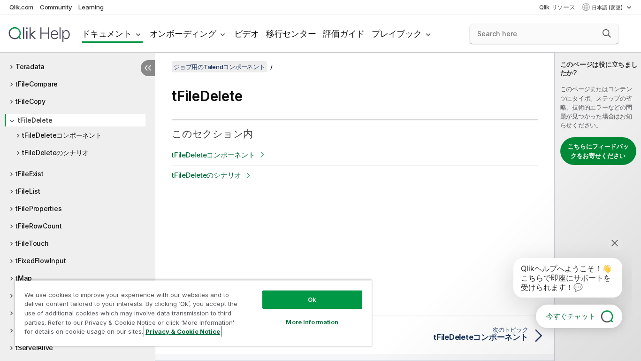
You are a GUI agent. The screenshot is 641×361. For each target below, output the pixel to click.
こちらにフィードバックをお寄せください (598, 150)
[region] (193, 313)
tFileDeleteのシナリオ (55, 153)
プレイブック (397, 34)
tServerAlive (34, 348)
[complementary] (598, 207)
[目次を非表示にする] (148, 68)
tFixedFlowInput (40, 261)
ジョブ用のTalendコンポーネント (219, 67)
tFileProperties (38, 208)
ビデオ (246, 34)
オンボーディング (183, 34)
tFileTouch (32, 243)
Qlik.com (21, 7)
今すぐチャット (570, 316)
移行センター (291, 34)
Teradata (30, 67)
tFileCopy (30, 101)
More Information (312, 322)
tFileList (27, 191)
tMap (23, 278)
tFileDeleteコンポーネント (62, 135)
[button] (607, 33)
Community (56, 7)
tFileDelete (35, 120)
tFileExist (29, 174)
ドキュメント (107, 34)
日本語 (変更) (608, 7)
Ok (312, 299)
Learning (90, 7)
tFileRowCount (38, 226)
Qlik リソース (557, 7)
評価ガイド (344, 34)
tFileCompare (36, 84)
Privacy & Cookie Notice (182, 331)
